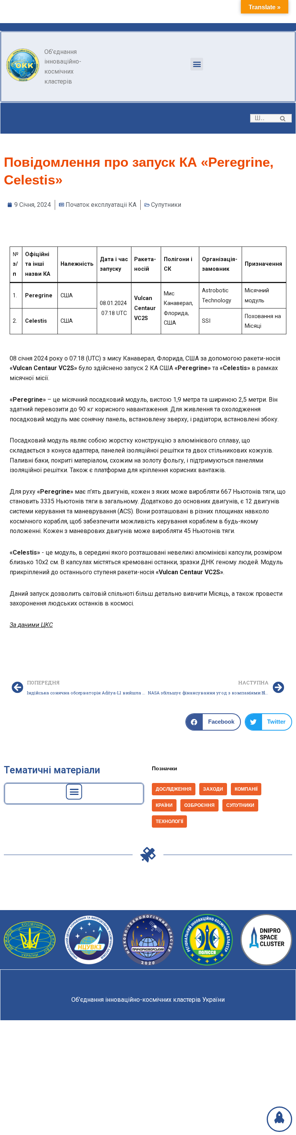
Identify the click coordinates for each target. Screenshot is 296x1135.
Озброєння (199, 805)
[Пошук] (283, 118)
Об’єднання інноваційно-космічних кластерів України (148, 999)
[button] (196, 64)
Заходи (213, 789)
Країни (164, 805)
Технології (169, 821)
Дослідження (174, 789)
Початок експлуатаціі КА (101, 204)
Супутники (166, 204)
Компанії (246, 789)
